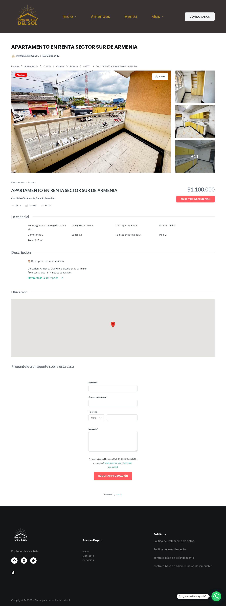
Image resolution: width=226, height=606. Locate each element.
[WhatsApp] (33, 560)
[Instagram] (24, 560)
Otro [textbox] (93, 417)
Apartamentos (31, 66)
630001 (86, 66)
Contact (87, 555)
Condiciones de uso (112, 462)
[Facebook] (14, 560)
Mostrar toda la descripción (43, 277)
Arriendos (100, 16)
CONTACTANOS (200, 16)
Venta (131, 16)
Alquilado (21, 75)
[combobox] (96, 417)
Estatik (118, 494)
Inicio (68, 16)
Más (155, 16)
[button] (216, 596)
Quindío (47, 66)
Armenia (60, 66)
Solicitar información (195, 199)
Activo (172, 225)
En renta (15, 66)
